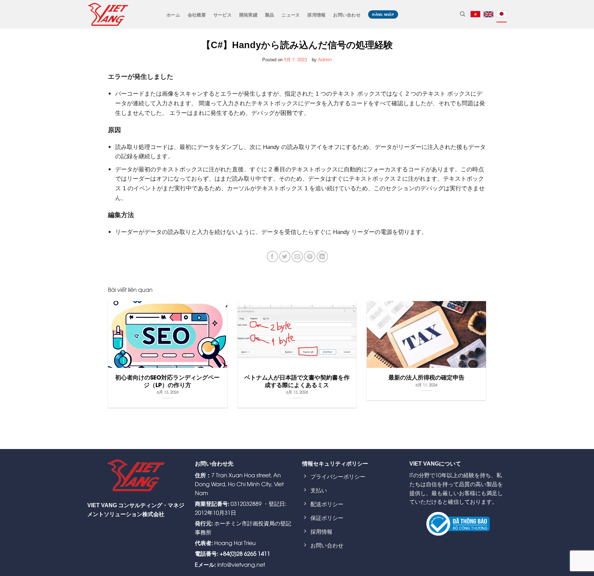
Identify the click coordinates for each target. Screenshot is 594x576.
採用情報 (316, 14)
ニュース (291, 14)
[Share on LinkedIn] (322, 256)
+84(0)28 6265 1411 (245, 553)
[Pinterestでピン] (309, 256)
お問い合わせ (347, 14)
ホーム (173, 14)
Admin (325, 59)
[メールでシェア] (297, 256)
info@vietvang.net (241, 564)
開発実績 (248, 14)
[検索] (462, 14)
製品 (269, 14)
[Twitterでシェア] (284, 256)
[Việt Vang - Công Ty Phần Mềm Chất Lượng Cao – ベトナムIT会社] (108, 14)
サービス (222, 14)
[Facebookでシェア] (272, 256)
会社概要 (197, 14)
